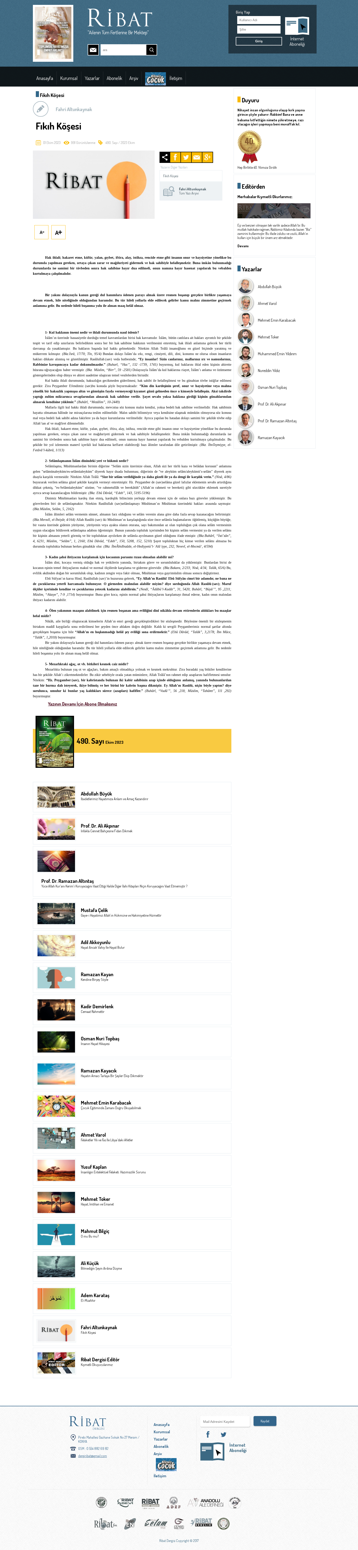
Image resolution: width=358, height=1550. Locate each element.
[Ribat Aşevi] (125, 1504)
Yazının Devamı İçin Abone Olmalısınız (82, 704)
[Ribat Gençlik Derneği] (201, 1525)
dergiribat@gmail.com (92, 1456)
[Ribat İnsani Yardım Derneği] (150, 1504)
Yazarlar (92, 78)
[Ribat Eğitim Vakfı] (101, 1504)
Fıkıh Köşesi (170, 176)
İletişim (176, 78)
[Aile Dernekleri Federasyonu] (173, 1504)
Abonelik (114, 78)
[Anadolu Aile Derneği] (205, 1504)
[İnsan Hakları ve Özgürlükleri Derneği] (223, 1525)
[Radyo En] (130, 1525)
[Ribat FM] (105, 1525)
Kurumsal (69, 78)
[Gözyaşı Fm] (179, 1525)
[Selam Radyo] (156, 1525)
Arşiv (133, 78)
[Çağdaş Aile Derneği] (235, 1504)
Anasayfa (44, 78)
